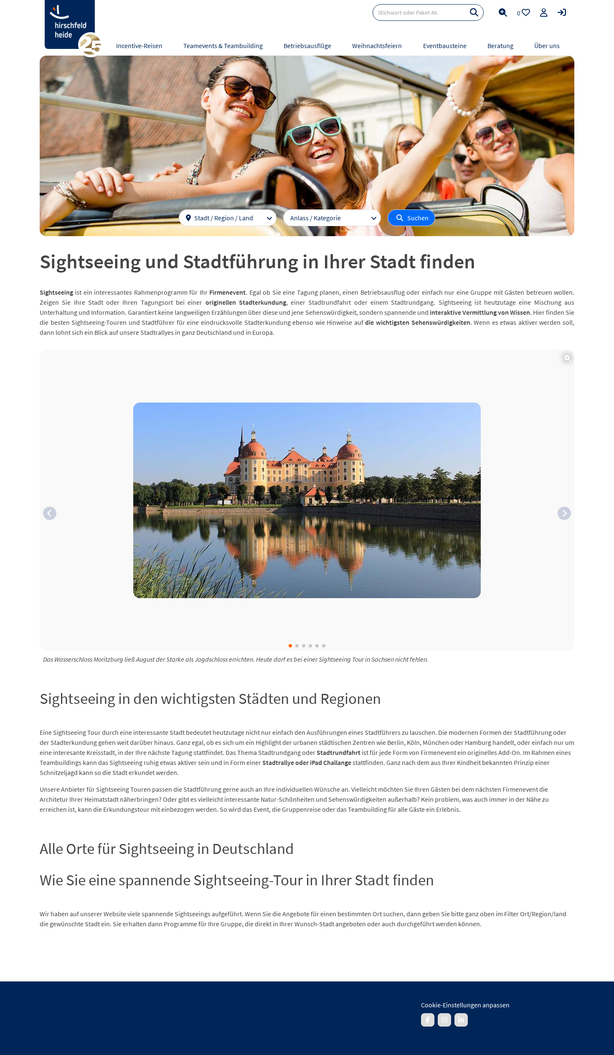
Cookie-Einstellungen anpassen (465, 1005)
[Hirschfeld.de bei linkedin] (461, 1020)
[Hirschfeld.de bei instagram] (444, 1020)
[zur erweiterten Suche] (502, 12)
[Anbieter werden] (544, 12)
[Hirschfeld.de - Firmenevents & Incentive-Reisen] (70, 24)
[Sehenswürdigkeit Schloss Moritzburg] (307, 500)
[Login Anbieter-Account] (561, 12)
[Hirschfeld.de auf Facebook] (427, 1020)
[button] (49, 513)
